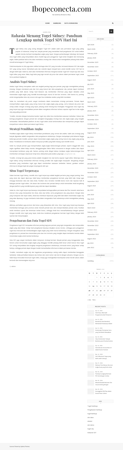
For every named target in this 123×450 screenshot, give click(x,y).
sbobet (89, 421)
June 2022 (90, 247)
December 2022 (92, 221)
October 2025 (92, 71)
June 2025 (90, 89)
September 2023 (93, 181)
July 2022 (90, 243)
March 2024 (91, 155)
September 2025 (93, 75)
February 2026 (92, 53)
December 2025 (92, 62)
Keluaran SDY (91, 433)
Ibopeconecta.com (61, 8)
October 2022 (92, 230)
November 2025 (92, 67)
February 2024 (92, 159)
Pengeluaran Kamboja (94, 410)
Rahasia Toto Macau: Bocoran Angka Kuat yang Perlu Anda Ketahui (104, 366)
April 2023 (90, 203)
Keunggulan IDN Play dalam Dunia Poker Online (103, 392)
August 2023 (91, 186)
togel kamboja (92, 414)
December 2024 (92, 115)
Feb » (94, 300)
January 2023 (91, 217)
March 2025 (91, 102)
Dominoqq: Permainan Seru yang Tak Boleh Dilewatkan (103, 331)
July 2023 (90, 190)
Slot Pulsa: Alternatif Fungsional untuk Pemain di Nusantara (103, 314)
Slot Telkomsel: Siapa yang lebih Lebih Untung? (103, 357)
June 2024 (90, 142)
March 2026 (91, 49)
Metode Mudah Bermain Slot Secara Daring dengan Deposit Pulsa (103, 384)
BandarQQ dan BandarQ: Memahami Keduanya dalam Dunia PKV (103, 323)
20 (89, 291)
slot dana (90, 417)
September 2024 (93, 128)
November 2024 (92, 120)
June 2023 (90, 194)
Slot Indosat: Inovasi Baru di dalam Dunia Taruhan (103, 349)
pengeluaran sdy (69, 154)
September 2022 (93, 234)
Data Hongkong (71, 23)
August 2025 (91, 80)
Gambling (57, 23)
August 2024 (91, 133)
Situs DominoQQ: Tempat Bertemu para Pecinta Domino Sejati (104, 340)
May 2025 (90, 93)
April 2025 (90, 97)
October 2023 (92, 177)
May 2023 (90, 199)
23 (100, 291)
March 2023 (91, 208)
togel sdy (90, 429)
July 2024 (90, 137)
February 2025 (92, 106)
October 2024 (92, 124)
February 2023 (92, 212)
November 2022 (92, 225)
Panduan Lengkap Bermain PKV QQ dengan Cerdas (103, 375)
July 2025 (90, 84)
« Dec (89, 300)
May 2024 (90, 146)
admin (14, 266)
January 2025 (91, 111)
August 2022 (91, 239)
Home (47, 23)
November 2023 (92, 172)
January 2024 (91, 164)
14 (93, 286)
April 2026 (90, 45)
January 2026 (91, 58)
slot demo (90, 425)
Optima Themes (25, 446)
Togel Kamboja (92, 406)
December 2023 (92, 168)
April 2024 (90, 150)
